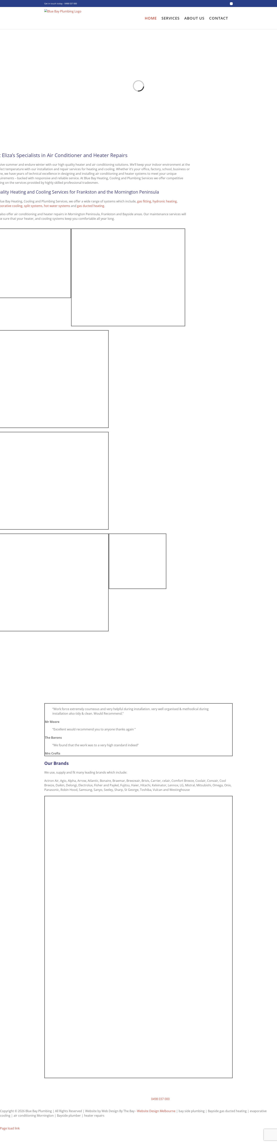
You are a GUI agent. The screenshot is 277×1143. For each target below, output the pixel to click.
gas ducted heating (90, 206)
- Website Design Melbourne (155, 1111)
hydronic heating (165, 201)
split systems (33, 206)
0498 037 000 (160, 1099)
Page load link (10, 1128)
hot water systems (57, 206)
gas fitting (144, 201)
